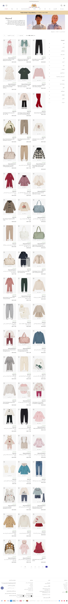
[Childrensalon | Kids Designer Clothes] (34, 5)
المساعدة (66, 589)
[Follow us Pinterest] (64, 601)
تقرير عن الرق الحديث (30, 590)
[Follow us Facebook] (59, 601)
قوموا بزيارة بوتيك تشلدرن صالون (29, 582)
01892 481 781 (44, 594)
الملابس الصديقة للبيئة (11, 595)
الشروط (42, 600)
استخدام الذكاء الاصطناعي (33, 600)
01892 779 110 (45, 588)
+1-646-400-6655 (41, 591)
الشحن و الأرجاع (65, 585)
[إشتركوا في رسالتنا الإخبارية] (2, 588)
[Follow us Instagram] (61, 601)
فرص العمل (31, 586)
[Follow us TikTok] (66, 601)
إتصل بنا (66, 582)
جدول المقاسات (65, 586)
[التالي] (21, 566)
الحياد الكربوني (64, 592)
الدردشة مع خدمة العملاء (47, 583)
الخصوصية (38, 600)
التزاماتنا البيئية (31, 585)
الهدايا (66, 590)
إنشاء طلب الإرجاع (65, 584)
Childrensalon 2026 (47, 600)
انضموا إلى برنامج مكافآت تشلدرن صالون (9, 593)
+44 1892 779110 (44, 592)
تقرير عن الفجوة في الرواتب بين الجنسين (28, 589)
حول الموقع (31, 584)
